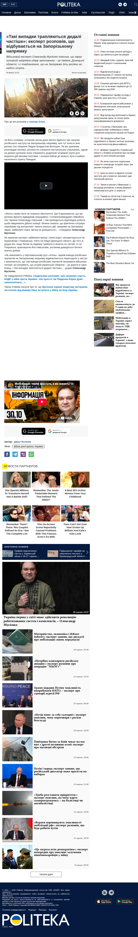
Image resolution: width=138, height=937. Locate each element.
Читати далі (46, 874)
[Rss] (120, 4)
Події (111, 12)
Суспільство (98, 12)
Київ (84, 12)
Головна (6, 12)
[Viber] (82, 113)
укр (4, 4)
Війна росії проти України (28, 446)
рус (13, 4)
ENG (122, 12)
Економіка (30, 12)
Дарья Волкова (22, 441)
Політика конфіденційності (14, 910)
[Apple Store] (104, 901)
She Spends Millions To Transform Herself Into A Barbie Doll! (121, 253)
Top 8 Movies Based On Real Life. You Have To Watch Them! (120, 241)
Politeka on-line (69, 12)
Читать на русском (79, 73)
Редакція (32, 910)
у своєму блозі (36, 121)
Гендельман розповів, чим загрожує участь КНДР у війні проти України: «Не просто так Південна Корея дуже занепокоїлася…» (44, 279)
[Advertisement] (46, 312)
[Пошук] (136, 4)
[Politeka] (69, 5)
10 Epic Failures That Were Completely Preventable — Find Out (119, 228)
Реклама (42, 910)
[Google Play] (125, 901)
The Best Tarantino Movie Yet (120, 263)
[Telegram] (125, 4)
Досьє (17, 12)
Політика (43, 12)
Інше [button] (131, 12)
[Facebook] (72, 113)
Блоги (54, 12)
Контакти (53, 910)
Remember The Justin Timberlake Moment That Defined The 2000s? (118, 215)
